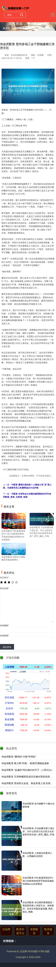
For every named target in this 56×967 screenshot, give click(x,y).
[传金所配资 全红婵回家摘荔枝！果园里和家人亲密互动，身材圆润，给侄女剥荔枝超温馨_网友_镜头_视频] (11, 910)
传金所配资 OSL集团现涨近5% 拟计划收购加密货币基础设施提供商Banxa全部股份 (38, 880)
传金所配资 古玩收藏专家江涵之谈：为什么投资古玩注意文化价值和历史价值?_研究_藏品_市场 (39, 831)
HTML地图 (43, 951)
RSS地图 (32, 951)
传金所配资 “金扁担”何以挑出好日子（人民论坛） (27, 770)
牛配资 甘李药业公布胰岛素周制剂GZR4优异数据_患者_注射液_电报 (27, 495)
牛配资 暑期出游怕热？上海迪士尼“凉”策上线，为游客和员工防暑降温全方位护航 (27, 486)
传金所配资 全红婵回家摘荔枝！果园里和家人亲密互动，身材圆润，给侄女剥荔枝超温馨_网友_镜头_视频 (39, 907)
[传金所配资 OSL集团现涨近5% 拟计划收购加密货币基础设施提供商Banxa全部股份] (13, 520)
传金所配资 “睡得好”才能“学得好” (18, 756)
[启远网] (15, 7)
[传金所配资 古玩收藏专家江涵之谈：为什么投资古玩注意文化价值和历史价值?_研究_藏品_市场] (42, 518)
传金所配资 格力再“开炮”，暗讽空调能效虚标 (25, 763)
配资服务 (48, 931)
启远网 (6, 929)
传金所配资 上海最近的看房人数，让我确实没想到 (37, 854)
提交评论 (7, 646)
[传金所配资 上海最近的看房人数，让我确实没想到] (11, 861)
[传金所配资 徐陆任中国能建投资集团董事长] (13, 548)
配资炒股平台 (20, 931)
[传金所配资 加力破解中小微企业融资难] (11, 811)
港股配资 (34, 931)
